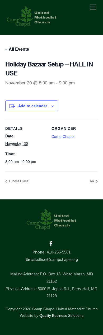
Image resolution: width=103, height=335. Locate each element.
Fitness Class (18, 181)
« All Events (17, 49)
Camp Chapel (63, 136)
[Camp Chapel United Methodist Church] (31, 25)
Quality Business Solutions (61, 316)
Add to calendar (32, 105)
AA (92, 181)
